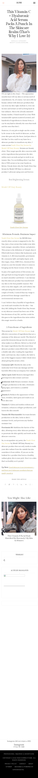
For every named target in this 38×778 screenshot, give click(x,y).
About (30, 763)
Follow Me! (19, 747)
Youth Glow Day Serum (19, 227)
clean (18, 42)
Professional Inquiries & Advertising (19, 753)
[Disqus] (19, 642)
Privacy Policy (11, 763)
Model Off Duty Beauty (12, 187)
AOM (19, 2)
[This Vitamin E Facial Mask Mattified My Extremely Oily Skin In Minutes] (19, 519)
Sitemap (9, 766)
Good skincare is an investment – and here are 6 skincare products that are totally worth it (18, 470)
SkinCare (24, 42)
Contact (22, 763)
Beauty (12, 42)
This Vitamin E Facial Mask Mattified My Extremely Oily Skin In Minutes (19, 538)
